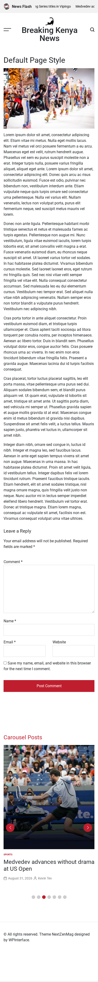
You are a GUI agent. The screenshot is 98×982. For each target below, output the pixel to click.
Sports (8, 854)
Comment (13, 562)
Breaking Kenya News (50, 34)
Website (59, 642)
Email (10, 642)
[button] (33, 897)
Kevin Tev (45, 878)
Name (10, 621)
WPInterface (19, 940)
